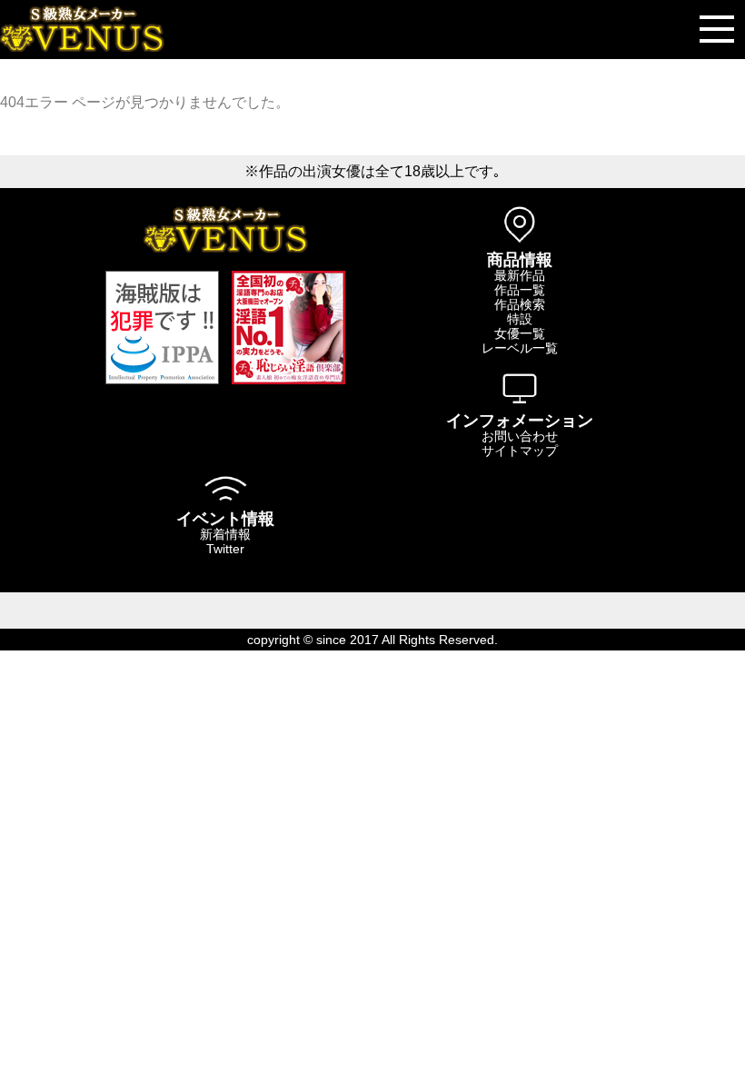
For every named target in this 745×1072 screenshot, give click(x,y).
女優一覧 (519, 333)
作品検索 (519, 304)
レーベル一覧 (520, 348)
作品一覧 (519, 290)
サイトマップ (520, 450)
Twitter (225, 548)
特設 (519, 319)
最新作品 (519, 275)
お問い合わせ (520, 436)
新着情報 (225, 534)
